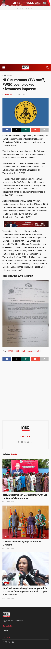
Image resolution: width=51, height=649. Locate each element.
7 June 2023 (21, 94)
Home (4, 75)
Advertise (5, 631)
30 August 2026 (9, 501)
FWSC (10, 351)
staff (37, 351)
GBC (17, 351)
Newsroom (9, 94)
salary (30, 351)
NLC (23, 351)
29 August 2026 (9, 548)
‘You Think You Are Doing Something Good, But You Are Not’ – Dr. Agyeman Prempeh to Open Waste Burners (25, 591)
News (10, 75)
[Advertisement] (25, 37)
